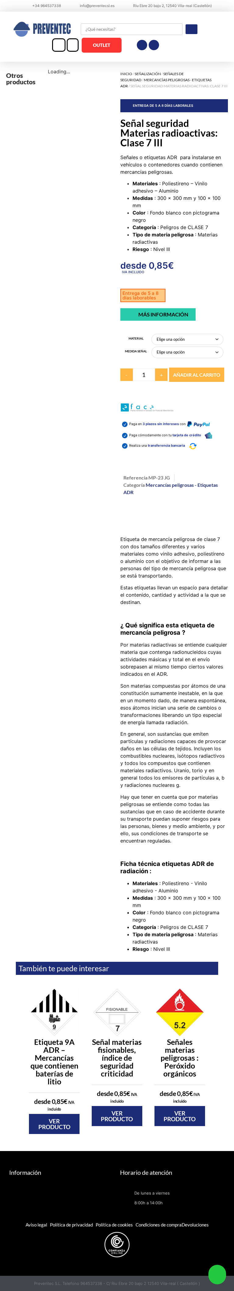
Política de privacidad (71, 1224)
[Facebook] (142, 45)
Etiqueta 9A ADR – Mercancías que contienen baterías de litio (54, 1061)
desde (54, 1104)
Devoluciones (195, 1224)
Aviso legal (36, 1224)
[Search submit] (191, 29)
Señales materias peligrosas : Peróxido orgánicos (180, 1057)
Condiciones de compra (159, 1224)
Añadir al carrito (196, 375)
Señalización (148, 74)
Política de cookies (114, 1224)
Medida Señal (136, 351)
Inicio (126, 74)
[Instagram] (154, 45)
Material (136, 338)
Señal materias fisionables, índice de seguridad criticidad (117, 1057)
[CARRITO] (73, 45)
